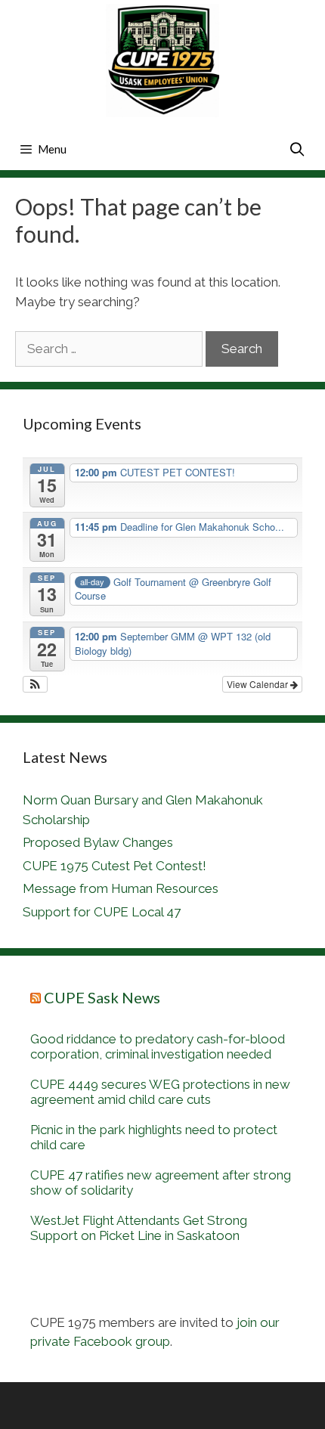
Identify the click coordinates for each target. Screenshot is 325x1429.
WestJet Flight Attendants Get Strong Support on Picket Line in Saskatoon (138, 1228)
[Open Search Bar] (297, 149)
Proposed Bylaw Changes (98, 842)
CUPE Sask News (102, 997)
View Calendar (258, 683)
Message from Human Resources (120, 888)
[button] (35, 684)
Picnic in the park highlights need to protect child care (153, 1137)
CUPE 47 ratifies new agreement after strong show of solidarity (160, 1182)
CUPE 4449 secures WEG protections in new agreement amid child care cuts (160, 1092)
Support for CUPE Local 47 (102, 911)
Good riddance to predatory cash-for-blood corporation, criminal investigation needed (157, 1046)
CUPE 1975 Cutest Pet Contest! (114, 865)
